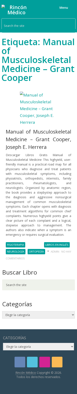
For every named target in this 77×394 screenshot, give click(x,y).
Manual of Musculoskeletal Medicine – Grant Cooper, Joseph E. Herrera (38, 139)
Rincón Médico (25, 373)
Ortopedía (36, 251)
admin (55, 251)
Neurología (15, 251)
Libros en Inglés (56, 245)
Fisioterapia (15, 245)
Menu (63, 7)
